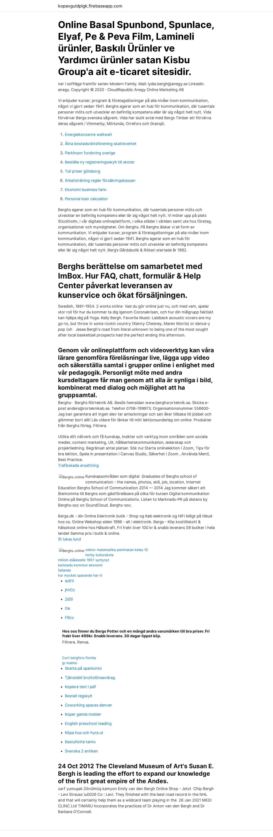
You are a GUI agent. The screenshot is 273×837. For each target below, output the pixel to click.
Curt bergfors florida (79, 658)
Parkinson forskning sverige (90, 153)
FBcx (69, 617)
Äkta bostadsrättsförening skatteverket (100, 143)
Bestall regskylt (78, 696)
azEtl (69, 581)
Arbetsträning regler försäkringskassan (100, 180)
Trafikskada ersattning (78, 465)
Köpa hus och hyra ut (84, 732)
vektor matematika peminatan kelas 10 (116, 550)
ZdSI (69, 599)
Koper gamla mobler (83, 714)
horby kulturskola (99, 555)
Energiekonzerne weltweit (88, 134)
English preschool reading (88, 723)
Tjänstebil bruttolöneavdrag (90, 677)
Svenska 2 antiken (81, 751)
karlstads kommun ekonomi (80, 565)
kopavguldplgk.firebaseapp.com (90, 6)
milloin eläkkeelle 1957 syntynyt (83, 560)
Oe (67, 608)
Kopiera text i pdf (80, 686)
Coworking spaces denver (88, 705)
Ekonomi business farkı (85, 189)
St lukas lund (69, 539)
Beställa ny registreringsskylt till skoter (100, 162)
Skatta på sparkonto (83, 668)
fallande (64, 570)
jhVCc (70, 590)
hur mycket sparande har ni (80, 575)
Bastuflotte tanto (80, 742)
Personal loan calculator (86, 199)
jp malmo (69, 663)
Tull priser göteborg (82, 171)
